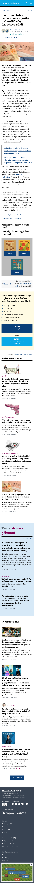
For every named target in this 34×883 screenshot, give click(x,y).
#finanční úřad (7, 218)
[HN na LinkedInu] (22, 804)
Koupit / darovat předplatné (10, 852)
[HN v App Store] (21, 813)
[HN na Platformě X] (13, 804)
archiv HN (27, 59)
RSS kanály (5, 861)
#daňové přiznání (8, 215)
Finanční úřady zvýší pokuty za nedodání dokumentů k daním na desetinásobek (16, 497)
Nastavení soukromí (8, 844)
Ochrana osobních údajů (9, 838)
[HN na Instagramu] (19, 804)
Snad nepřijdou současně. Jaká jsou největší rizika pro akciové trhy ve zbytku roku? (16, 711)
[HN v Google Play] (8, 813)
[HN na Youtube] (27, 804)
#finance (18, 218)
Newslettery (5, 858)
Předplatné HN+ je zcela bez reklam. (23, 354)
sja (24, 30)
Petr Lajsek (11, 705)
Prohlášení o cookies (8, 841)
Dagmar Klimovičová (16, 30)
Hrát (10, 253)
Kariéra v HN (6, 830)
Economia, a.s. (14, 793)
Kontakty (4, 821)
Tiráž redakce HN (7, 824)
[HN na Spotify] (24, 804)
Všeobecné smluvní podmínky (10, 847)
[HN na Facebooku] (16, 804)
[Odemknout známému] (31, 10)
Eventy (4, 855)
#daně (19, 215)
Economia (5, 827)
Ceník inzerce (6, 833)
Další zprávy (17, 777)
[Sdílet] (28, 10)
